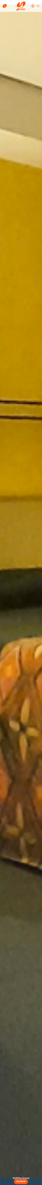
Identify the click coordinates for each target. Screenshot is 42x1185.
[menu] (4, 6)
